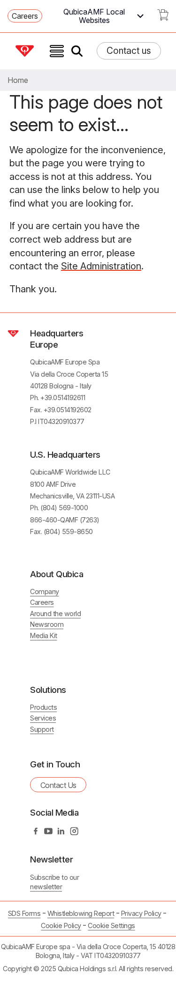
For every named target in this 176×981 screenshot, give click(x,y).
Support (42, 729)
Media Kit (43, 635)
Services (43, 718)
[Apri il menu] (57, 51)
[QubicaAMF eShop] (162, 17)
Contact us (129, 50)
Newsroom (46, 624)
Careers (25, 16)
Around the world (55, 613)
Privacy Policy (141, 913)
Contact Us (58, 785)
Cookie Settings (111, 925)
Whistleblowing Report (81, 913)
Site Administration (101, 266)
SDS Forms (24, 913)
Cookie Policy (61, 925)
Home (18, 80)
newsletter (46, 887)
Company (44, 591)
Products (43, 707)
